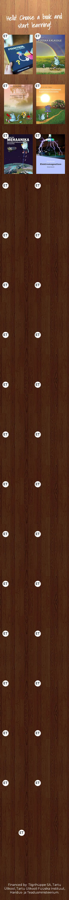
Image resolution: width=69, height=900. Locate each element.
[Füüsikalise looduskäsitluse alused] (18, 751)
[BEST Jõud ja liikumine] (50, 253)
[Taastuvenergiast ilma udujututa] (50, 453)
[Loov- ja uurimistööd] (18, 453)
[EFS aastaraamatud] (50, 602)
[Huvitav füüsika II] (50, 403)
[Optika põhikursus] (50, 303)
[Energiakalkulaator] (18, 502)
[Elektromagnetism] (50, 702)
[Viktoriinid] (34, 851)
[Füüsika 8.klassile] (50, 54)
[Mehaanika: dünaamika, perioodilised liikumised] (18, 154)
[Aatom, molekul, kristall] (50, 652)
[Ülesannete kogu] (18, 353)
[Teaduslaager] (50, 801)
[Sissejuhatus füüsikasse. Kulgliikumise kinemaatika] (50, 104)
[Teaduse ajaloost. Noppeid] (18, 602)
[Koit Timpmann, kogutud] (18, 652)
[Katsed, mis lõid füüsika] (50, 552)
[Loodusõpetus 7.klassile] (50, 751)
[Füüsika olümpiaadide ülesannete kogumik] (18, 253)
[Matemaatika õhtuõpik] (50, 502)
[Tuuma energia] (18, 801)
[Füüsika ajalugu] (18, 552)
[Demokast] (18, 54)
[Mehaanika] (18, 702)
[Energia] (50, 204)
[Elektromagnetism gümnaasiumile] (50, 154)
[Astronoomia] (18, 303)
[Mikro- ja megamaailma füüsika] (18, 204)
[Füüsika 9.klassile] (18, 104)
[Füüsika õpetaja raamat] (50, 353)
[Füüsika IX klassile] (18, 403)
